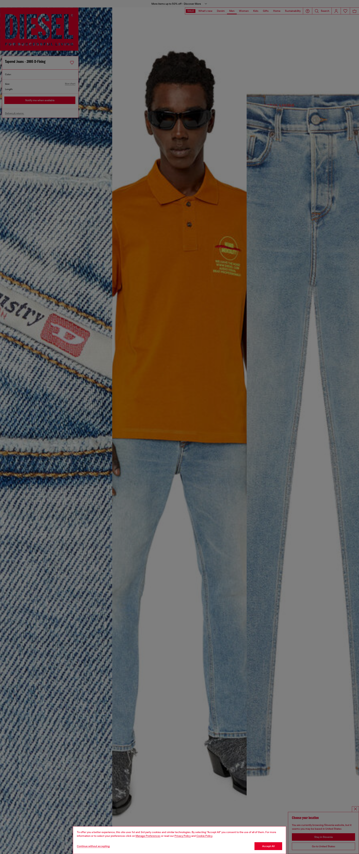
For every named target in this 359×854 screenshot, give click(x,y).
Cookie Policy (204, 835)
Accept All (268, 846)
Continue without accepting (93, 846)
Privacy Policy (182, 835)
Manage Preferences (148, 835)
